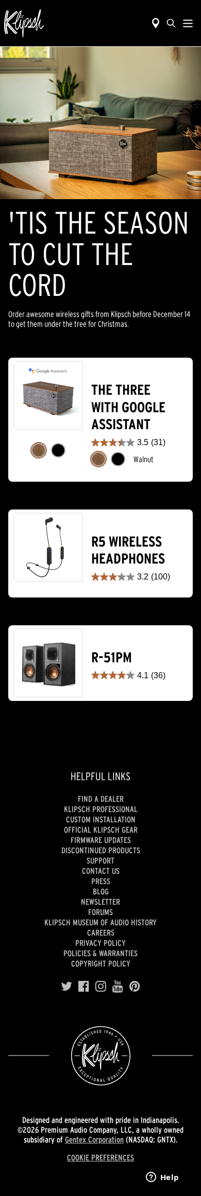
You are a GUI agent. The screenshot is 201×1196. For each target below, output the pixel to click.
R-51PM (111, 657)
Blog (101, 891)
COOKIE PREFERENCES (100, 1157)
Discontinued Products (100, 850)
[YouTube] (117, 986)
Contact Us (101, 870)
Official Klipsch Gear (101, 829)
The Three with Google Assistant (128, 407)
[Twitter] (66, 986)
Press (100, 881)
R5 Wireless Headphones (128, 550)
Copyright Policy (100, 963)
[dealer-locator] (155, 23)
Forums (100, 912)
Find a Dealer (101, 798)
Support (100, 860)
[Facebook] (83, 986)
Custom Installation (101, 819)
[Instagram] (100, 986)
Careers (100, 932)
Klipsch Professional (101, 809)
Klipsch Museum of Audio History (100, 922)
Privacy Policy (100, 942)
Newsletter (100, 901)
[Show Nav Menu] (188, 23)
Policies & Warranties (100, 953)
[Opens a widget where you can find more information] (162, 1178)
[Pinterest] (134, 986)
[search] (171, 23)
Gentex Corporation (94, 1139)
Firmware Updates (101, 840)
